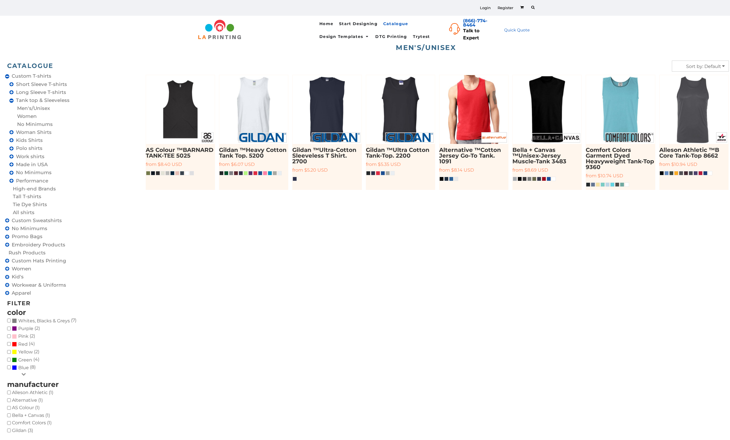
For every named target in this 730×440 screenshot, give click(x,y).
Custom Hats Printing (39, 261)
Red (23, 344)
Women (27, 116)
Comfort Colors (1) (32, 422)
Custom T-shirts (31, 76)
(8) (27, 367)
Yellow (25, 352)
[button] (399, 23)
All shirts (24, 212)
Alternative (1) (27, 400)
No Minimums (35, 124)
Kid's (18, 277)
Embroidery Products (38, 245)
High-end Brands (34, 189)
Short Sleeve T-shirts (41, 84)
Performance (32, 181)
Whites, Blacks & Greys (44, 321)
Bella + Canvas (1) (31, 415)
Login (485, 7)
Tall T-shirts (27, 196)
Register (505, 7)
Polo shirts (29, 148)
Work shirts (30, 156)
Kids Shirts (29, 140)
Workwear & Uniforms (39, 285)
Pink (23, 336)
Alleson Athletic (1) (32, 392)
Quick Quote (517, 30)
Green (25, 360)
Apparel (21, 293)
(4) (26, 344)
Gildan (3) (22, 430)
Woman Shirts (34, 132)
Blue (23, 367)
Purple (25, 328)
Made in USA (32, 164)
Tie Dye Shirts (30, 204)
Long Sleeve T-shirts (41, 92)
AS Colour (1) (26, 407)
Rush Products (27, 253)
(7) (47, 321)
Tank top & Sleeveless (43, 100)
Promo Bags (27, 236)
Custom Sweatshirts (37, 220)
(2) (29, 328)
